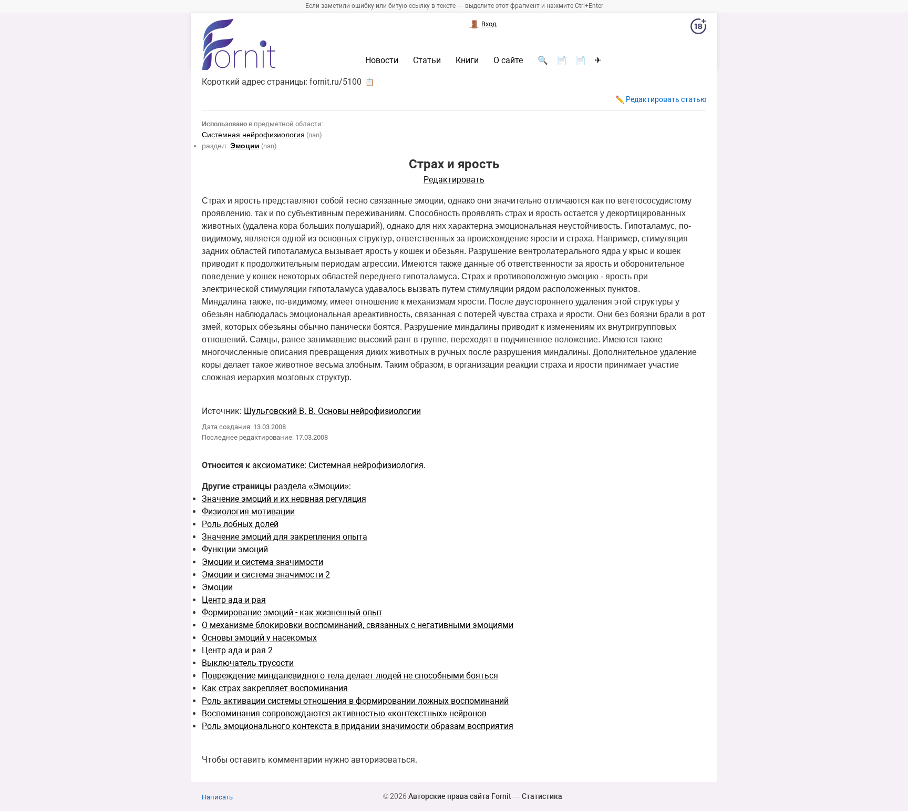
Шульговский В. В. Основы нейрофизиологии (332, 411)
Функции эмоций (235, 549)
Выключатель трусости (248, 663)
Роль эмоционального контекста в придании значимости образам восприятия (357, 726)
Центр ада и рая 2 (237, 650)
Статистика (542, 796)
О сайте (508, 60)
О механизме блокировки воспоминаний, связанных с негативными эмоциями (357, 625)
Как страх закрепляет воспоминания (275, 688)
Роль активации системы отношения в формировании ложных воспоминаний (355, 701)
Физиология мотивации (248, 511)
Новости (381, 60)
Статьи (427, 60)
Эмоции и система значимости (262, 562)
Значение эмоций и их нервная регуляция (284, 499)
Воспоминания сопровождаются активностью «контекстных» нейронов (344, 713)
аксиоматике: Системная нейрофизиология (338, 465)
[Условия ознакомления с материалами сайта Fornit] (698, 28)
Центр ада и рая (234, 600)
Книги (467, 60)
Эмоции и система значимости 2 (266, 575)
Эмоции (217, 587)
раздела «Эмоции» (311, 486)
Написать (217, 797)
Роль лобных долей (240, 524)
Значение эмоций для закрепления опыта (284, 537)
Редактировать (454, 180)
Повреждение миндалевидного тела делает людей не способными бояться (350, 676)
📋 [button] (369, 82)
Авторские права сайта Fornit (459, 796)
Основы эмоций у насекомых (259, 638)
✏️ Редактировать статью (660, 99)
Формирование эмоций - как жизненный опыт (292, 612)
